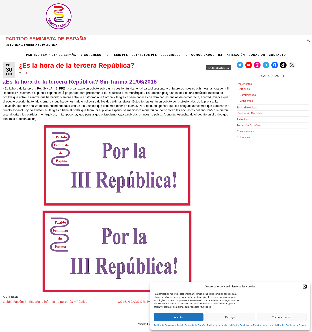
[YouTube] (248, 65)
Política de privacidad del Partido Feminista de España (234, 325)
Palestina (242, 119)
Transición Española (249, 125)
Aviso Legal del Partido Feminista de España (285, 325)
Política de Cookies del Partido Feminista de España (179, 325)
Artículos (244, 88)
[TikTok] (283, 65)
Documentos (244, 83)
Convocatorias (245, 131)
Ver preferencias (281, 317)
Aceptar (178, 317)
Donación (257, 54)
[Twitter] (240, 65)
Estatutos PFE (144, 54)
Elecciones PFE (174, 54)
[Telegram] (266, 65)
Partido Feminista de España (46, 39)
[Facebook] (274, 65)
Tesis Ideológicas (247, 107)
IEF (220, 54)
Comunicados (202, 54)
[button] (305, 286)
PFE (27, 73)
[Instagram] (257, 65)
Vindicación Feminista (250, 113)
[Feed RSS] (292, 65)
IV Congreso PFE (94, 54)
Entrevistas (243, 137)
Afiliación (236, 54)
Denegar (230, 317)
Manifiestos (246, 100)
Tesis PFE (120, 54)
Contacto (277, 54)
